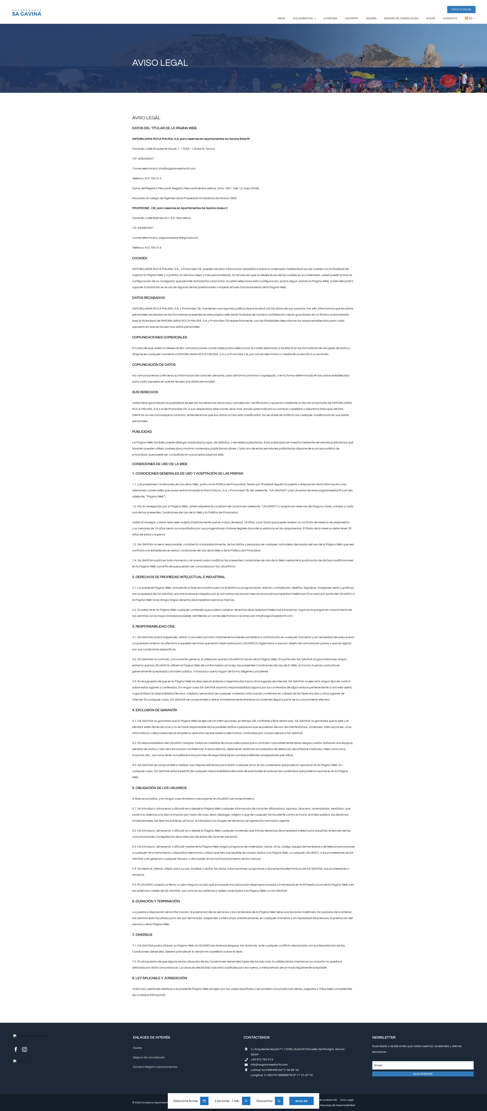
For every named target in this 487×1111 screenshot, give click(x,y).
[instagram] (24, 1049)
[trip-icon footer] (20, 1061)
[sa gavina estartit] (26, 10)
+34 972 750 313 (262, 1059)
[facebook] (15, 1049)
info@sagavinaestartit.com (269, 1064)
